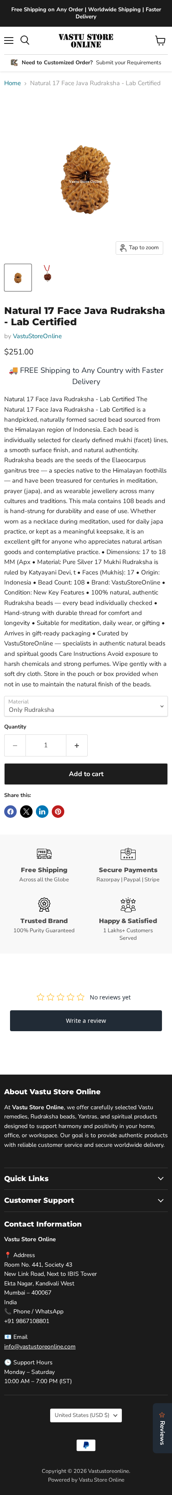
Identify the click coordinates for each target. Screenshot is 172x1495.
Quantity (15, 727)
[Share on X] (26, 811)
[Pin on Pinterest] (58, 811)
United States (82, 1415)
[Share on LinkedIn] (42, 811)
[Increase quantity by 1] (77, 745)
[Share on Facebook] (10, 811)
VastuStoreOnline (37, 336)
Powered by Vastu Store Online (86, 1480)
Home (12, 83)
